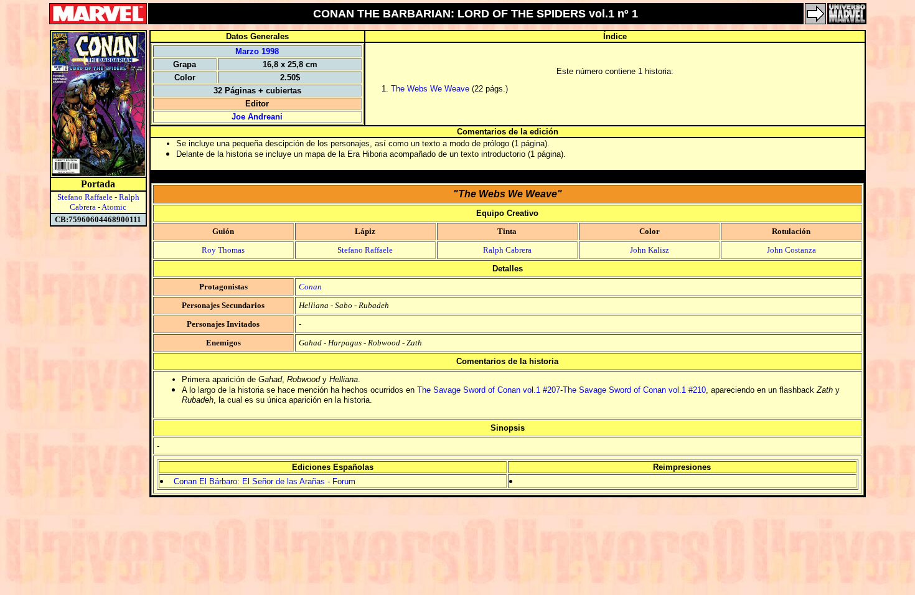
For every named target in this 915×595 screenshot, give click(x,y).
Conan (310, 286)
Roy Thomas (223, 250)
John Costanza (791, 250)
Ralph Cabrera (507, 250)
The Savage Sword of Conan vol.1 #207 (488, 390)
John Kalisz (649, 250)
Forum (343, 481)
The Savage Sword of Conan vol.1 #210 (634, 390)
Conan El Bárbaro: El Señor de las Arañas (249, 481)
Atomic (113, 207)
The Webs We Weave (430, 88)
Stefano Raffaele (85, 197)
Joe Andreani (257, 116)
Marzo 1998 (257, 51)
